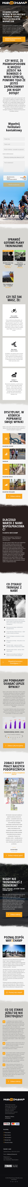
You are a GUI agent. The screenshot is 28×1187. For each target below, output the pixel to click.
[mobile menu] (26, 2)
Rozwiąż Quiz (8, 1140)
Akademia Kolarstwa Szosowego (8, 263)
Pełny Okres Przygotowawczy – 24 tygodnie (20, 264)
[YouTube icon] (14, 1181)
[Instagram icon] (15, 1181)
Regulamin (7, 1116)
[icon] (17, 1181)
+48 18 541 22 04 (15, 1151)
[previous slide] (6, 736)
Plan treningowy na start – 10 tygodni (8, 285)
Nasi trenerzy (8, 1135)
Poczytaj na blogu (9, 1142)
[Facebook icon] (10, 1181)
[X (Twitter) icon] (12, 1181)
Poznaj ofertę (8, 1132)
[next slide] (22, 736)
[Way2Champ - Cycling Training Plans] (14, 3)
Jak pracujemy (8, 1137)
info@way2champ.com (12, 1154)
